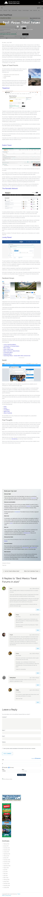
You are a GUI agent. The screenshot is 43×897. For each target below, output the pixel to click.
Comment (4, 717)
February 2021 (6, 855)
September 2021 (6, 853)
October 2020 (6, 863)
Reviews (8, 563)
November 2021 (6, 849)
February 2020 (6, 879)
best (5, 565)
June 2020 (5, 871)
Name (3, 730)
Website (4, 742)
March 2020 (5, 877)
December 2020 (6, 859)
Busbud (5, 541)
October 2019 (6, 887)
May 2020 (5, 873)
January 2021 (5, 857)
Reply (38, 609)
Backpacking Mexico (7, 354)
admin (5, 42)
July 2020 (5, 869)
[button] (42, 1)
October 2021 (6, 851)
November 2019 (6, 885)
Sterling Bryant (13, 677)
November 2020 (6, 861)
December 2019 (6, 883)
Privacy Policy (8, 895)
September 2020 (6, 865)
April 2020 (5, 875)
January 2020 (6, 881)
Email (3, 736)
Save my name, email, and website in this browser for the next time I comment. (19, 748)
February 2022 (6, 843)
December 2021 (6, 847)
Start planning (14, 438)
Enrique (17, 690)
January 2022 (6, 845)
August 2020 (6, 867)
